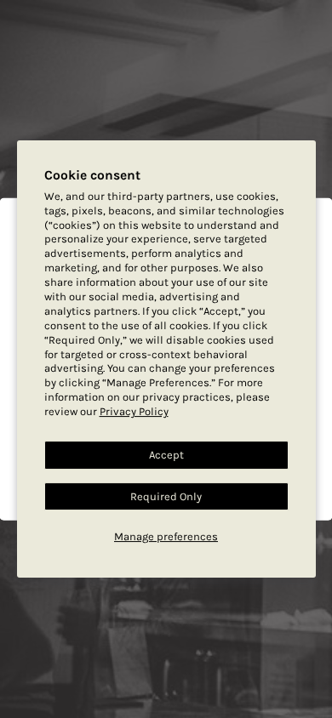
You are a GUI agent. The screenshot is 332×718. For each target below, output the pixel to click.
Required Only (166, 496)
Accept (166, 454)
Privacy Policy (134, 411)
